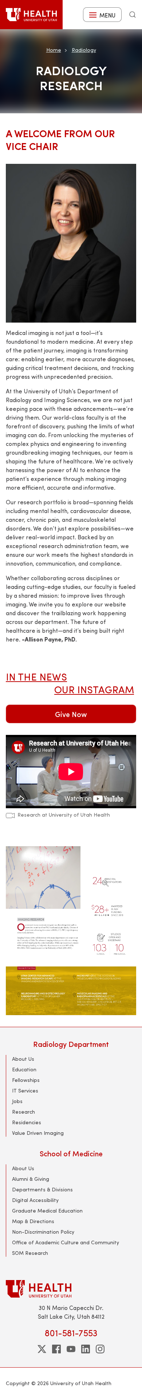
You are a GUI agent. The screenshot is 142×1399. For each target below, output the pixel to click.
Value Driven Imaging (38, 1132)
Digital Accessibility (35, 1199)
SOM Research (30, 1252)
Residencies (26, 1122)
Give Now (71, 714)
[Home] (31, 14)
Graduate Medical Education (47, 1210)
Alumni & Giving (30, 1178)
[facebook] (56, 1349)
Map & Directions (33, 1221)
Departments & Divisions (42, 1189)
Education (24, 1069)
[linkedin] (85, 1349)
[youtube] (71, 1349)
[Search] (132, 14)
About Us (23, 1058)
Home (53, 49)
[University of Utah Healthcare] (71, 1288)
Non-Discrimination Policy (43, 1231)
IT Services (25, 1090)
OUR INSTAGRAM (94, 689)
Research (23, 1111)
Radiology (84, 49)
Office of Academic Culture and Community (65, 1242)
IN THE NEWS (36, 676)
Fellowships (26, 1079)
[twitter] (42, 1349)
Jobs (17, 1101)
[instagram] (100, 1349)
